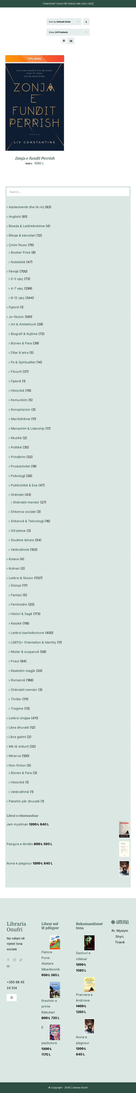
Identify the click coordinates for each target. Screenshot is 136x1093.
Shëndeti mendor (26, 502)
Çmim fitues (18, 245)
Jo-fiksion (16, 317)
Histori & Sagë (21, 614)
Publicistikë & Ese (24, 485)
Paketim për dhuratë (24, 801)
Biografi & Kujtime (24, 334)
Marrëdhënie (20, 419)
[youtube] (8, 966)
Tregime (17, 708)
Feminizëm (19, 604)
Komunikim (19, 400)
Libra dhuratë (19, 727)
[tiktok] (20, 959)
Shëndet (17, 494)
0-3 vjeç (17, 279)
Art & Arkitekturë (23, 324)
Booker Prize (20, 252)
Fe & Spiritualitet (23, 362)
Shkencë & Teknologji (27, 521)
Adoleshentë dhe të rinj (26, 207)
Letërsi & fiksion (21, 578)
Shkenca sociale (23, 512)
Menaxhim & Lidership (27, 428)
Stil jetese (18, 530)
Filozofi (16, 371)
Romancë (18, 680)
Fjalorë (14, 307)
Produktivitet (20, 466)
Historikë (17, 390)
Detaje (50, 107)
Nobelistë (18, 262)
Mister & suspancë (25, 652)
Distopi (16, 585)
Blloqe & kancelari (22, 235)
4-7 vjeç (17, 288)
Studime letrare (22, 540)
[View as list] (70, 40)
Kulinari (14, 568)
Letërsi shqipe (19, 718)
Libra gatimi (17, 737)
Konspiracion (20, 409)
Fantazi (16, 595)
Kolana (14, 559)
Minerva (15, 756)
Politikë (16, 447)
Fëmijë (14, 271)
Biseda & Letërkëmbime (27, 226)
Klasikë (16, 623)
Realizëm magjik (23, 671)
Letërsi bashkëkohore (27, 633)
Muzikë (16, 438)
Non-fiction (17, 765)
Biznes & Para (21, 343)
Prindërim (18, 457)
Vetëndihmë (20, 549)
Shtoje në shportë (27, 107)
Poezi (15, 661)
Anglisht (15, 216)
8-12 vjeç (17, 298)
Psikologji (18, 476)
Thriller (16, 699)
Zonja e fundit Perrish (35, 158)
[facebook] (8, 959)
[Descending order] (86, 21)
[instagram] (14, 959)
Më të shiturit (19, 746)
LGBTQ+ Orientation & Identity (33, 642)
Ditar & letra (20, 352)
